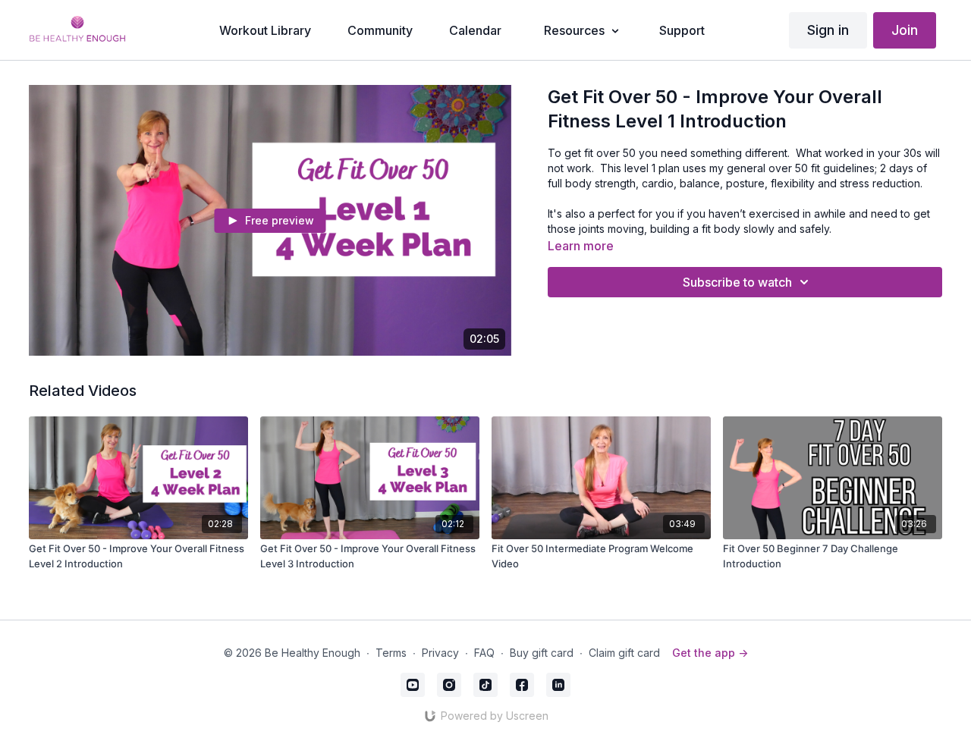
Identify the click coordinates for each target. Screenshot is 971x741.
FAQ (484, 652)
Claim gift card (624, 652)
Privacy (440, 652)
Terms (391, 652)
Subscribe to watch (737, 282)
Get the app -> (710, 652)
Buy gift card (541, 652)
